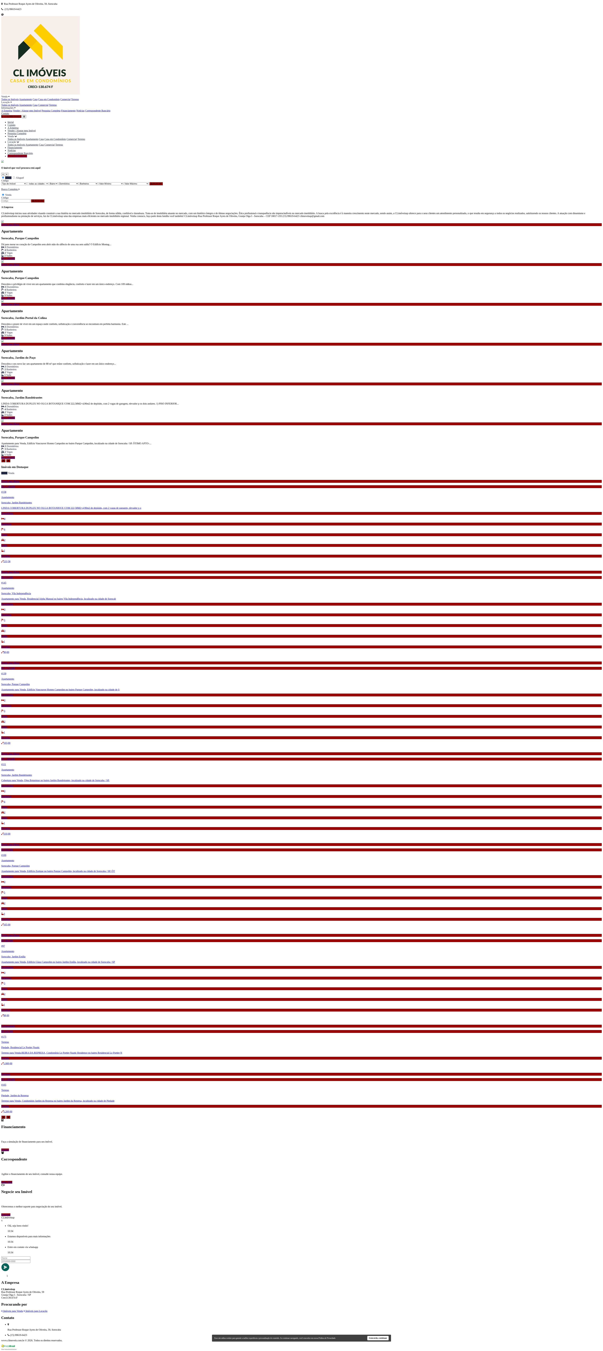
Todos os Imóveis (10, 99)
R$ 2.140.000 (8, 417)
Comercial (65, 99)
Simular (5, 1150)
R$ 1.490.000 (8, 298)
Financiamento (68, 110)
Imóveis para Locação (36, 1311)
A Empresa (6, 110)
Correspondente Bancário (97, 110)
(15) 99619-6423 (18, 156)
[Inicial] (40, 93)
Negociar (5, 1214)
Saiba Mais (6, 1182)
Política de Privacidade (327, 1338)
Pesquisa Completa (51, 110)
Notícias (80, 110)
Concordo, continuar (378, 1338)
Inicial (11, 122)
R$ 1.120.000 (8, 258)
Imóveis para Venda (13, 1311)
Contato (5, 113)
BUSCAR (157, 184)
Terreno (75, 99)
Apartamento (25, 99)
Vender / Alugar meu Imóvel (27, 110)
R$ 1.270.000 (8, 457)
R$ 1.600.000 (8, 338)
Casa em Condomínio (49, 99)
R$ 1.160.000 (8, 378)
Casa (35, 99)
